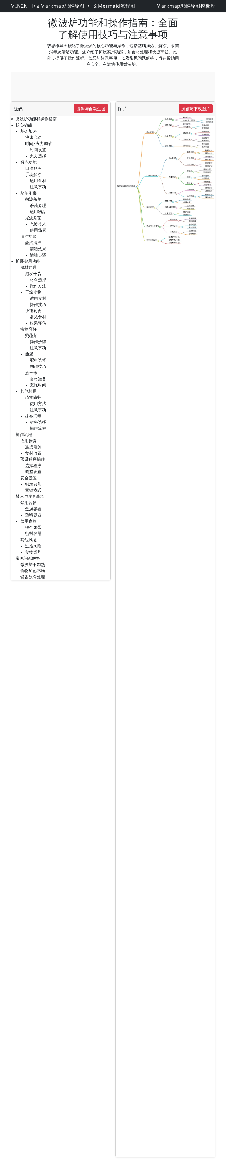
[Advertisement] (113, 86)
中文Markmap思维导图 (57, 6)
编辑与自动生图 (91, 108)
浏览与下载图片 (195, 108)
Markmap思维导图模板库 (186, 6)
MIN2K (19, 6)
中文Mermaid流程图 (111, 6)
